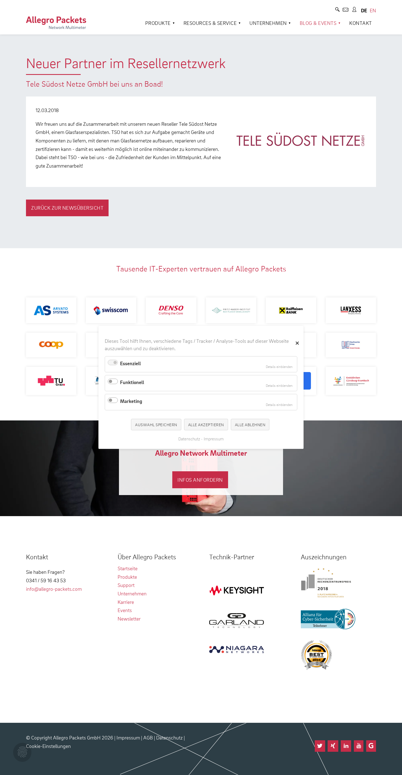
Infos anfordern (200, 479)
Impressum (128, 737)
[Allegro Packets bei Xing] (333, 746)
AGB (148, 737)
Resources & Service (210, 23)
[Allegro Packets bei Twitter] (320, 746)
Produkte (158, 23)
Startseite (128, 568)
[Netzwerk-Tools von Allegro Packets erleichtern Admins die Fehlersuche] (56, 22)
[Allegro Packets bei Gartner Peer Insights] (371, 746)
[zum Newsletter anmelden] (345, 10)
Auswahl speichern (156, 424)
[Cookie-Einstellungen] (22, 752)
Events (125, 610)
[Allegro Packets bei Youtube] (358, 746)
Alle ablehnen (250, 424)
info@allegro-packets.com (54, 589)
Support (126, 585)
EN (373, 10)
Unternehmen (268, 23)
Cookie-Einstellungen (48, 746)
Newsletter (129, 618)
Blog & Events (318, 23)
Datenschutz (169, 737)
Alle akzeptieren (206, 424)
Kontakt (360, 23)
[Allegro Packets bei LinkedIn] (346, 746)
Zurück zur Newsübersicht (67, 207)
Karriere (126, 602)
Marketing (131, 401)
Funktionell (132, 382)
